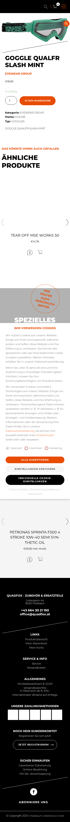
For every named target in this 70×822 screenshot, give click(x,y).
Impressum (36, 816)
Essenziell (16, 448)
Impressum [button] (35, 493)
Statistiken (35, 448)
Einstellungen (45, 435)
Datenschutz (50, 816)
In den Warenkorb (37, 100)
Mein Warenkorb (36, 643)
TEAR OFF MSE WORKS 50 (35, 235)
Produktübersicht (36, 639)
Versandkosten (36, 667)
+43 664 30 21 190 (35, 610)
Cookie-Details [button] (18, 489)
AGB (61, 816)
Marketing (56, 448)
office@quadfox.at (35, 614)
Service (36, 663)
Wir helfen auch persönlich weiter (45, 299)
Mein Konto (36, 647)
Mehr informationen (16, 252)
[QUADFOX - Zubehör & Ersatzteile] (18, 8)
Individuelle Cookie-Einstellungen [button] (35, 480)
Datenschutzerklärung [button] (45, 489)
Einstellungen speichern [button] (35, 469)
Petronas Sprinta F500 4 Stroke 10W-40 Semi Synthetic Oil (35, 537)
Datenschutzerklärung (20, 430)
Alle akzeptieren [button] (35, 459)
